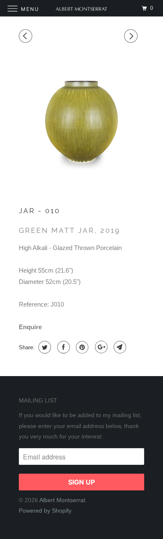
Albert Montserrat (62, 500)
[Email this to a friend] (119, 347)
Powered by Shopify (45, 510)
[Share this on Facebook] (62, 347)
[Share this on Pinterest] (81, 347)
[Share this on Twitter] (43, 347)
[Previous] (27, 36)
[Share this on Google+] (100, 347)
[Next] (132, 36)
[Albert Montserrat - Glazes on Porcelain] (81, 119)
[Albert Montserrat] (81, 8)
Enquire (30, 326)
